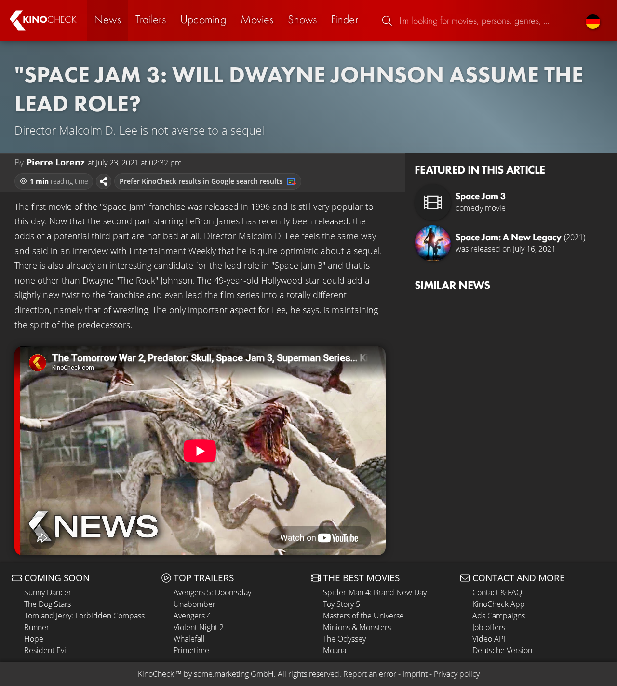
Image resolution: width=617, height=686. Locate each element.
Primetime (191, 650)
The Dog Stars (47, 604)
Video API (488, 639)
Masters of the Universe (363, 615)
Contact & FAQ (497, 592)
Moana (334, 650)
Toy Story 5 (341, 604)
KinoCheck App (498, 604)
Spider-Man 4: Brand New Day (375, 592)
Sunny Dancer (47, 592)
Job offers (488, 627)
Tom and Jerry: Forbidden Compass (84, 615)
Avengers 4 (192, 615)
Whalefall (189, 639)
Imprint (415, 674)
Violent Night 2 (199, 627)
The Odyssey (344, 639)
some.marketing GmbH (234, 674)
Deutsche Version (502, 650)
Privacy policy (457, 674)
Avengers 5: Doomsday (212, 592)
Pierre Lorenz (56, 162)
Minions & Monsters (357, 627)
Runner (36, 627)
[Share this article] (103, 181)
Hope (33, 639)
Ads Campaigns (498, 615)
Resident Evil (46, 650)
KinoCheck (156, 674)
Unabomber (194, 604)
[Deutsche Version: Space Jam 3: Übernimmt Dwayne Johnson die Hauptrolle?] (592, 20)
